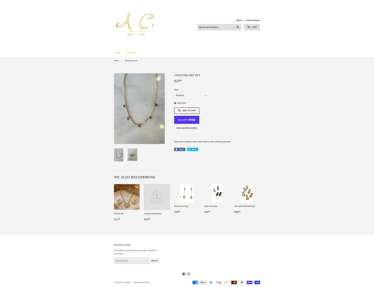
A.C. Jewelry (125, 282)
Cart (254, 27)
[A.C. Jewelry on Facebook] (183, 274)
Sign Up (154, 261)
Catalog (131, 52)
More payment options (186, 128)
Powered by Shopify (141, 282)
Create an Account (253, 20)
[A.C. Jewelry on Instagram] (188, 274)
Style (176, 89)
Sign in (239, 20)
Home (117, 52)
